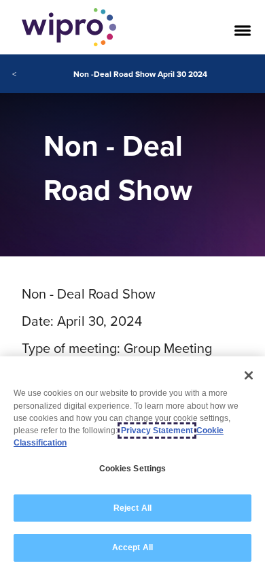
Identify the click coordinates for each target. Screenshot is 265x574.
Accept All (132, 547)
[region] (132, 465)
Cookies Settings (132, 468)
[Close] (249, 375)
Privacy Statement (157, 430)
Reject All (132, 508)
